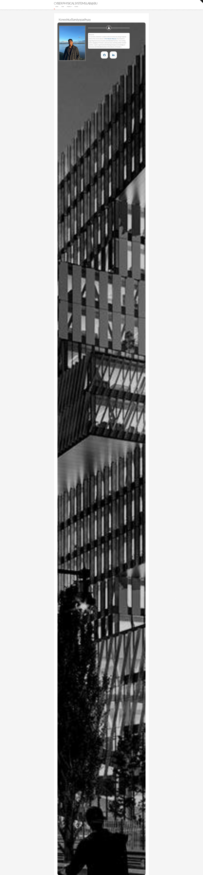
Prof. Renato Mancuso (110, 38)
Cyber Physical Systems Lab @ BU (75, 3)
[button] (201, 1)
